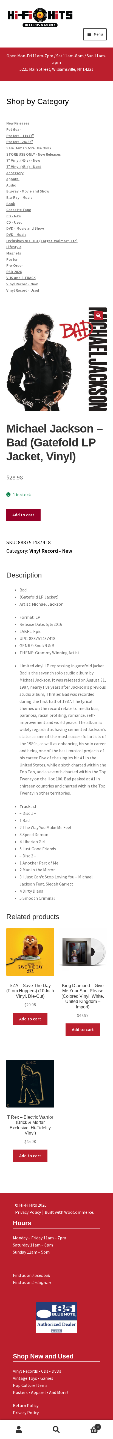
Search (56, 1429)
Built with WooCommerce (69, 1212)
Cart (87, 1425)
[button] (98, 315)
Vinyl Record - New (50, 550)
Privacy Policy (26, 1412)
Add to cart (23, 514)
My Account (19, 1429)
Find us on (31, 1275)
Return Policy (25, 1405)
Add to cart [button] (30, 1018)
